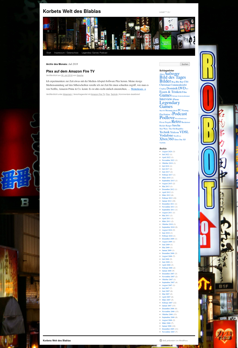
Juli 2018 (165, 166)
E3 (187, 89)
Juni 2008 (166, 262)
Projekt (168, 122)
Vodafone (166, 135)
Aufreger (172, 73)
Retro (176, 121)
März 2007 (166, 299)
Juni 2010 (166, 233)
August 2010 (167, 230)
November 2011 (168, 206)
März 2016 (166, 177)
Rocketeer (186, 122)
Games (165, 95)
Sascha (80, 75)
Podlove (167, 117)
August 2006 (167, 320)
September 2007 (168, 282)
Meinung (169, 110)
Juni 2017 (166, 171)
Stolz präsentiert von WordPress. (175, 340)
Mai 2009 (166, 247)
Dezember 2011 (168, 203)
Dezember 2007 (168, 273)
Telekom (174, 132)
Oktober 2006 (167, 314)
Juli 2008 (165, 259)
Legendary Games (169, 104)
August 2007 (167, 285)
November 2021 (168, 160)
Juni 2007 (166, 291)
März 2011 (166, 221)
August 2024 (167, 151)
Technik (114, 94)
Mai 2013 (166, 186)
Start (48, 52)
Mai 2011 (166, 215)
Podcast (179, 113)
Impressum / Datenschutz (66, 52)
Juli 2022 (165, 154)
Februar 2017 (167, 174)
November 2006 (168, 311)
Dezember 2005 (168, 328)
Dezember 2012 (168, 189)
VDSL (184, 131)
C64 (186, 81)
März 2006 (166, 323)
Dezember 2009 (168, 238)
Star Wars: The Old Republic (171, 128)
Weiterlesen (138, 88)
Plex (108, 94)
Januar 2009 (166, 250)
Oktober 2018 (167, 163)
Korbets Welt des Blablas (72, 10)
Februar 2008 (167, 267)
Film (184, 92)
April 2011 (166, 218)
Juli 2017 (165, 169)
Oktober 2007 (167, 279)
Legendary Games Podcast (94, 52)
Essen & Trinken (170, 91)
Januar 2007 (166, 305)
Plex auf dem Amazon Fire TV (70, 71)
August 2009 (167, 241)
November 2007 (168, 276)
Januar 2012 (166, 201)
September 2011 (168, 209)
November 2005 (168, 331)
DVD (182, 87)
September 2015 (168, 180)
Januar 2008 (166, 270)
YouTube (162, 143)
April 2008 (166, 265)
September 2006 (168, 317)
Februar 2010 (167, 235)
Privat (161, 122)
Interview (165, 99)
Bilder (165, 81)
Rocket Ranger (165, 125)
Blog (173, 81)
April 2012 (166, 192)
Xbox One (178, 139)
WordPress (177, 136)
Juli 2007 (165, 288)
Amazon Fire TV (98, 94)
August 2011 (167, 212)
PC (179, 110)
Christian (164, 85)
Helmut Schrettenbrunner (181, 96)
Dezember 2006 (168, 308)
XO (184, 139)
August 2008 (167, 256)
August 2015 (167, 183)
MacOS (162, 110)
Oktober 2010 (167, 224)
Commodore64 (179, 85)
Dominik (172, 88)
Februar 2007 (167, 302)
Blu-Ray (179, 81)
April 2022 (166, 157)
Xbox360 (166, 138)
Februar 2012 (167, 198)
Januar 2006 (166, 326)
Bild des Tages (172, 77)
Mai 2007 (166, 294)
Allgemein (67, 94)
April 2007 (166, 296)
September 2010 (168, 227)
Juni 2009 (166, 244)
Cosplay (162, 88)
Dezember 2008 (168, 253)
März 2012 (166, 195)
